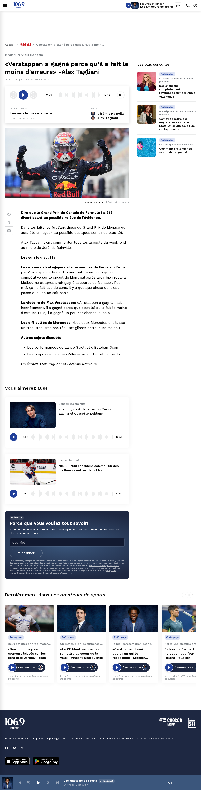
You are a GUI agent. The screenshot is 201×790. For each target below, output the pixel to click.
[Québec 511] (192, 727)
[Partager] (121, 95)
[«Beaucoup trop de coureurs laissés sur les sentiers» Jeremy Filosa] (29, 618)
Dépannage (52, 738)
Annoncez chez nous (161, 738)
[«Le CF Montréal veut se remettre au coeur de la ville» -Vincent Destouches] (81, 618)
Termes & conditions (17, 738)
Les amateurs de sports (157, 6)
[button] (20, 783)
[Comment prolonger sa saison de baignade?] (146, 147)
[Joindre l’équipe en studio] (178, 5)
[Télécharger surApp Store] (17, 761)
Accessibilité (93, 738)
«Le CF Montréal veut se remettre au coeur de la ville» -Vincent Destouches (81, 653)
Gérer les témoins (72, 738)
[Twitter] (9, 222)
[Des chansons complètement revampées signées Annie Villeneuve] (146, 81)
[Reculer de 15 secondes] (13, 95)
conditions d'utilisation (48, 573)
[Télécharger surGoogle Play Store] (46, 761)
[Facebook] (9, 214)
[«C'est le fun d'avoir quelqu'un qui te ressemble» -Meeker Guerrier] (133, 618)
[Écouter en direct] (128, 5)
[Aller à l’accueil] (19, 7)
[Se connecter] (195, 5)
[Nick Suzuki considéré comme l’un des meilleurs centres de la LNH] (33, 472)
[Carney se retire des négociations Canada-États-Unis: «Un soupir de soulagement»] (146, 114)
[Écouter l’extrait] (23, 95)
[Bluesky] (14, 748)
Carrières (140, 738)
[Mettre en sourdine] (170, 782)
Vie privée (38, 738)
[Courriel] (9, 231)
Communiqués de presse (118, 738)
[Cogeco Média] (170, 724)
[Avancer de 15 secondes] (33, 95)
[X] (22, 748)
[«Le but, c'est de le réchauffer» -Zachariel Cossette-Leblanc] (33, 415)
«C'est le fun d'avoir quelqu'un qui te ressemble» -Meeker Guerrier (128, 653)
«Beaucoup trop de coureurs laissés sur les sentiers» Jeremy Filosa (27, 653)
